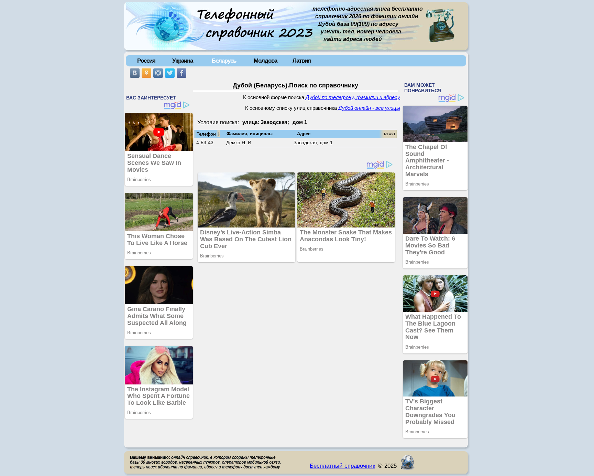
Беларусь (224, 60)
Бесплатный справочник (342, 465)
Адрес (303, 133)
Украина (182, 60)
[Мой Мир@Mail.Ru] (158, 73)
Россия (146, 60)
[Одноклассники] (146, 73)
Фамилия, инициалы (250, 133)
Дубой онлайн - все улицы (369, 108)
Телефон (208, 133)
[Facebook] (181, 73)
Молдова (265, 60)
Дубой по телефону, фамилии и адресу (353, 97)
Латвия (302, 60)
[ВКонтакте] (135, 73)
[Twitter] (170, 73)
